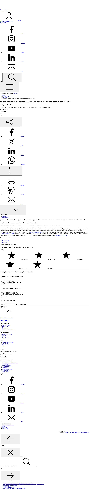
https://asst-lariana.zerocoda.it (8, 233)
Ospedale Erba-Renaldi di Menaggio (10, 485)
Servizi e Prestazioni (6, 325)
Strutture (4, 327)
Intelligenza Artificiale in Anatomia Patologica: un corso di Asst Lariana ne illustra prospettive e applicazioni (23, 484)
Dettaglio (2, 304)
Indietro (1, 306)
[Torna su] (9, 316)
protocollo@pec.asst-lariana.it (5, 360)
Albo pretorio (5, 343)
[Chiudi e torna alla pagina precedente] (10, 452)
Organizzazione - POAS (7, 334)
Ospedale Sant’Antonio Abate (9, 487)
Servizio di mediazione (6, 365)
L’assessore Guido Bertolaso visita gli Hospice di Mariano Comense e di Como (18, 483)
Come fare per (5, 326)
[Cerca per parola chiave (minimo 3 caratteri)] (10, 439)
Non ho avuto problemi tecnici (8, 283)
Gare (3, 345)
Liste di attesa (5, 328)
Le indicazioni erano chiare (7, 280)
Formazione (4, 335)
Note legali (4, 427)
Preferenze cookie (6, 423)
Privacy (3, 426)
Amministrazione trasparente (7, 342)
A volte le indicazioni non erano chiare (9, 292)
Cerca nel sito (3, 466)
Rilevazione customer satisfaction (8, 329)
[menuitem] (13, 136)
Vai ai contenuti (3, 9)
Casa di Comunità (3, 242)
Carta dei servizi (5, 344)
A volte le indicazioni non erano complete (10, 293)
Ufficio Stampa (5, 364)
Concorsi (4, 346)
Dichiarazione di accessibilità (8, 425)
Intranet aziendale (5, 371)
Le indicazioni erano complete (8, 281)
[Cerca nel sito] (12, 77)
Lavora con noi (5, 336)
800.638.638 (15, 93)
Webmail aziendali (5, 370)
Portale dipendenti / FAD (7, 369)
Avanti (5, 306)
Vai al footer (8, 9)
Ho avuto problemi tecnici (7, 295)
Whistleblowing (5, 367)
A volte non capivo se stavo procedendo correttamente (12, 294)
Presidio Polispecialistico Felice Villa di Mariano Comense (14, 488)
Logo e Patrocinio (5, 337)
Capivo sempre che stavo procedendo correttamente (12, 282)
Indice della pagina (3, 214)
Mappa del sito (5, 428)
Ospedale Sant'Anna (7, 486)
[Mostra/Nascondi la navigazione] (9, 87)
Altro (3, 284)
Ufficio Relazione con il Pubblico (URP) (10, 363)
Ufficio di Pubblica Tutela (7, 366)
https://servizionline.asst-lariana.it (36, 232)
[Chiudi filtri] (10, 475)
